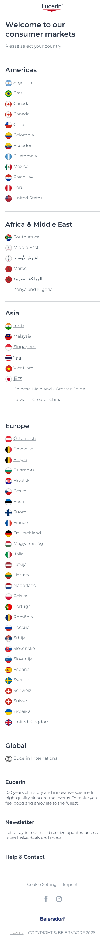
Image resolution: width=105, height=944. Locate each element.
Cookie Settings (42, 884)
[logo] (52, 7)
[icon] (46, 899)
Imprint (70, 884)
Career (17, 933)
